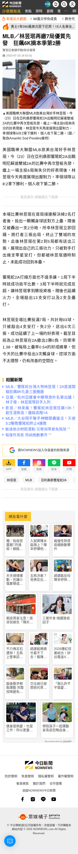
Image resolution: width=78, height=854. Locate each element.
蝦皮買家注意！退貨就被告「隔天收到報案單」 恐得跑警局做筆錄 (20, 620)
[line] (43, 799)
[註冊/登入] (72, 4)
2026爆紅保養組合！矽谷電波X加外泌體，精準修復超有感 (62, 653)
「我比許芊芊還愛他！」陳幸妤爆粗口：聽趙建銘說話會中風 (62, 686)
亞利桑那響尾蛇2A (54, 480)
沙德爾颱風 (11, 11)
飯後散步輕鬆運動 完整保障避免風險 (15, 688)
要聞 (50, 11)
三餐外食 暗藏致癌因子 (56, 620)
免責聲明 (27, 776)
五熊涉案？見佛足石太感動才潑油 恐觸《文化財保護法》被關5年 (39, 578)
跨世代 (70, 18)
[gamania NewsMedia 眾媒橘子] (39, 817)
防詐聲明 (11, 776)
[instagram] (33, 799)
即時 (39, 11)
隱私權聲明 (46, 776)
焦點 (28, 11)
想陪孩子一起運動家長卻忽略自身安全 (55, 728)
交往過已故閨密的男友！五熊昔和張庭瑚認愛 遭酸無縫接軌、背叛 (38, 686)
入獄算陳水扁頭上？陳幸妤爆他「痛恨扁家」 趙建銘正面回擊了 (38, 545)
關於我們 (39, 783)
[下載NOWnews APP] (56, 4)
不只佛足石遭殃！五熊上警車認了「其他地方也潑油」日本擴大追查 (14, 653)
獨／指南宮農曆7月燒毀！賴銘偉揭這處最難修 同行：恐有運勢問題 (15, 545)
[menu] (74, 11)
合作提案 (56, 783)
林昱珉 (11, 480)
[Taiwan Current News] (47, 4)
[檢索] (64, 4)
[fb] (22, 799)
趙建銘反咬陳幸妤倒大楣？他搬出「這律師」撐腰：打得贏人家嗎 (62, 578)
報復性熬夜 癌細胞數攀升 (62, 545)
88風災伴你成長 (45, 18)
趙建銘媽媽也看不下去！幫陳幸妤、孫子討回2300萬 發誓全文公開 (39, 653)
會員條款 (22, 783)
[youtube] (54, 799)
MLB (28, 480)
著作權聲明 (65, 776)
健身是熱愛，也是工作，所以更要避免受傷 (19, 728)
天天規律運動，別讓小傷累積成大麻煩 (14, 580)
